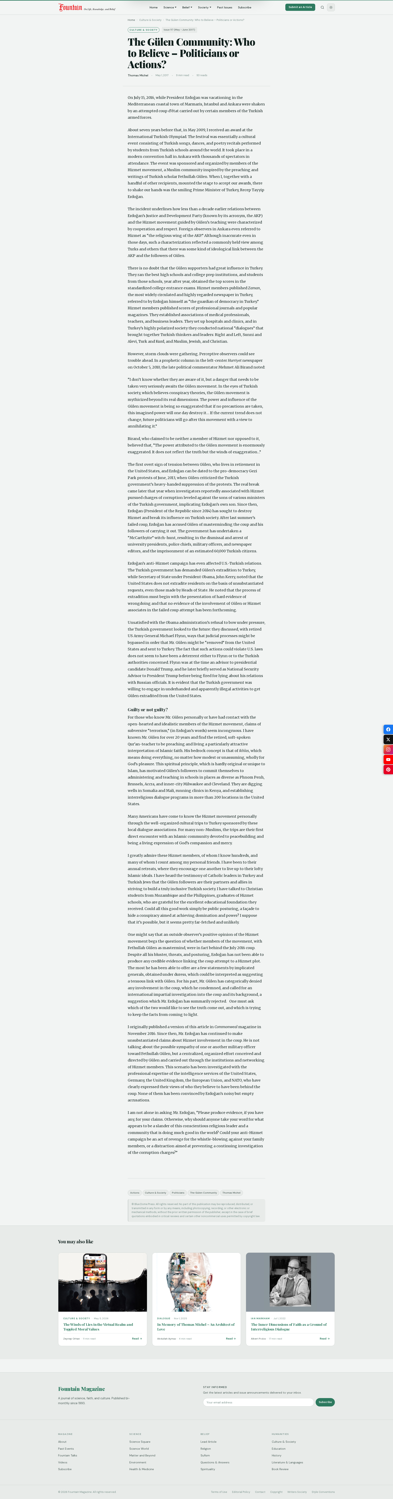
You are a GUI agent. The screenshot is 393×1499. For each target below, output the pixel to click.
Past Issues (224, 7)
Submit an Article (300, 7)
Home (154, 7)
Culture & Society (155, 1192)
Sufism (205, 1455)
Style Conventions (323, 1492)
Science (169, 7)
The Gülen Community (203, 1192)
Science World (139, 1448)
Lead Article (209, 1442)
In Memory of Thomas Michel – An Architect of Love (196, 1326)
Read (135, 1338)
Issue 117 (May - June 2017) (179, 29)
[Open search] (322, 7)
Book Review (280, 1469)
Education (279, 1448)
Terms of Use (219, 1492)
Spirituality (208, 1469)
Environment (137, 1462)
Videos (62, 1462)
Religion (206, 1448)
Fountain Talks (67, 1455)
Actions (134, 1192)
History (276, 1455)
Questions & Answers (215, 1462)
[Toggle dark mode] (331, 7)
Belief (186, 7)
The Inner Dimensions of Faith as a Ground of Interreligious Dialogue (288, 1326)
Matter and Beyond (142, 1455)
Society (203, 7)
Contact (260, 1492)
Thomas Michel (231, 1192)
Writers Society (297, 1492)
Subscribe (244, 7)
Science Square (139, 1442)
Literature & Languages (287, 1462)
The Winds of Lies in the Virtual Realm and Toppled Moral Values (98, 1326)
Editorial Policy (241, 1492)
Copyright (276, 1492)
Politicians (178, 1192)
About (62, 1442)
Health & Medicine (141, 1469)
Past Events (66, 1448)
